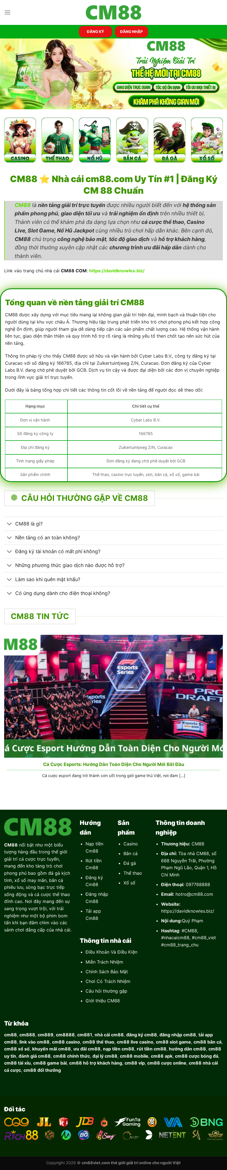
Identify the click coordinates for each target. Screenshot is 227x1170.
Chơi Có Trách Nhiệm (108, 981)
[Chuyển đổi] (9, 524)
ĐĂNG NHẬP (131, 31)
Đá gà (129, 863)
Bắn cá (130, 853)
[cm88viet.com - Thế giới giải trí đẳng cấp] (113, 12)
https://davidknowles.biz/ (187, 911)
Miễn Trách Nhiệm (104, 962)
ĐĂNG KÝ (95, 31)
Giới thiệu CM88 (103, 1000)
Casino (130, 844)
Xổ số (129, 883)
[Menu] (7, 12)
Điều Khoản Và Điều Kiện (111, 952)
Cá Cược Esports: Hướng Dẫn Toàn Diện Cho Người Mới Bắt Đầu (113, 764)
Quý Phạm (192, 920)
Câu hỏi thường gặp (106, 991)
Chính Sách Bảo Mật (107, 971)
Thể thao (132, 873)
